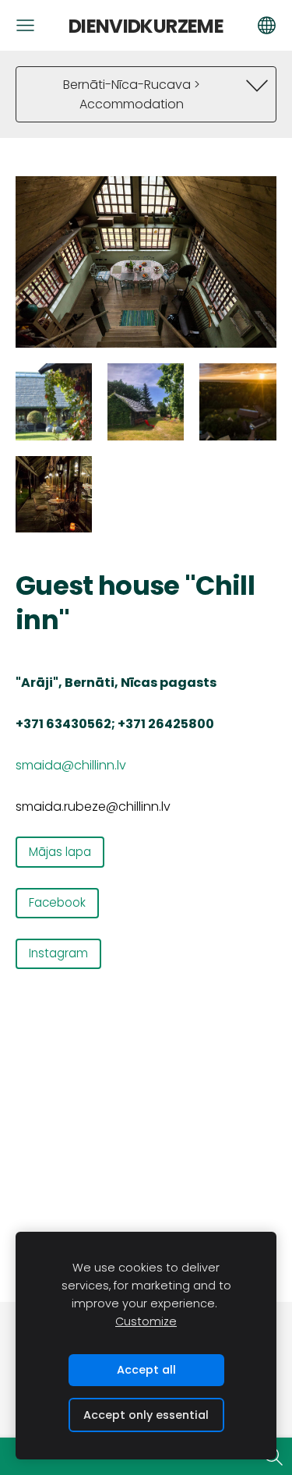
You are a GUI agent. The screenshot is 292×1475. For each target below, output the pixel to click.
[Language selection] (266, 25)
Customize (146, 1321)
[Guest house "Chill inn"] (54, 401)
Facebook (57, 902)
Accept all (146, 1370)
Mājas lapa (60, 852)
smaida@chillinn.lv (71, 765)
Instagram (58, 953)
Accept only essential (146, 1415)
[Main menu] (25, 25)
